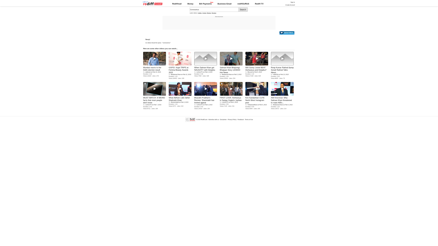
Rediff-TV (259, 4)
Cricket (204, 13)
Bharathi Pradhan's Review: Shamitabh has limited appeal (204, 100)
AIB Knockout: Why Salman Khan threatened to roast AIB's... (281, 100)
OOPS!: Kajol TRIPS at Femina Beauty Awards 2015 (178, 70)
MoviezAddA (175, 102)
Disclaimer (223, 119)
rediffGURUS (243, 4)
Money (190, 4)
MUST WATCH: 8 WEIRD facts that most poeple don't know (154, 100)
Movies (209, 13)
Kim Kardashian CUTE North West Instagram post (255, 100)
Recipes (214, 13)
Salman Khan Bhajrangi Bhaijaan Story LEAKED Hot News (230, 70)
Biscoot (250, 72)
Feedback (241, 119)
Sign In (293, 2)
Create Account (290, 5)
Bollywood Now (176, 74)
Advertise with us (213, 119)
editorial (147, 72)
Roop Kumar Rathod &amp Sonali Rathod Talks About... (282, 70)
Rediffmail (177, 4)
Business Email (225, 4)
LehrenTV (200, 72)
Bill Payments (205, 4)
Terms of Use (249, 119)
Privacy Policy (232, 119)
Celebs (200, 13)
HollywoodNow (252, 105)
